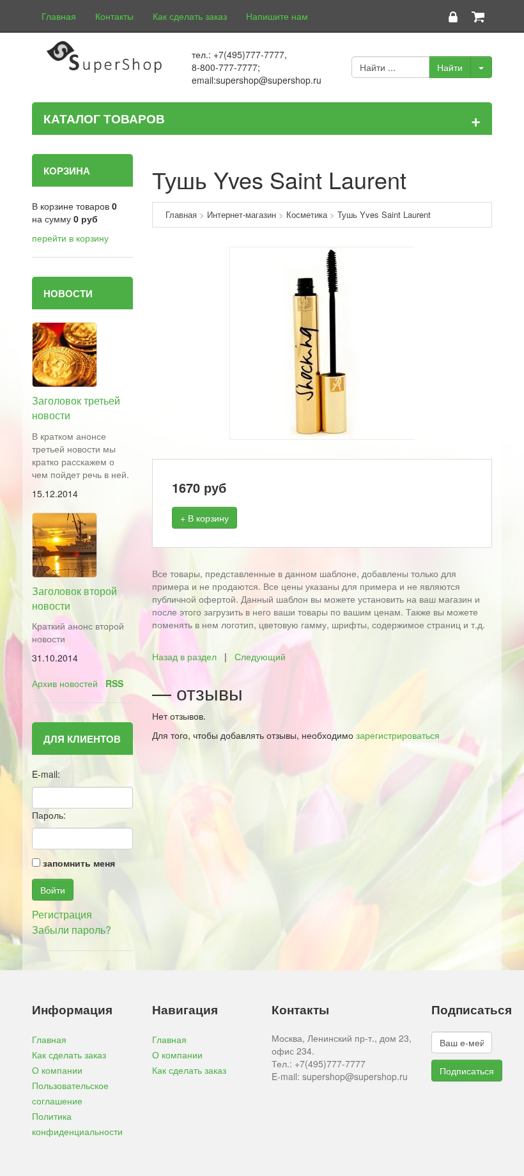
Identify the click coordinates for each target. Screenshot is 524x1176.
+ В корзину (204, 517)
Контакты (114, 16)
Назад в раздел (184, 656)
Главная (59, 16)
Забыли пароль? (71, 929)
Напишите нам (277, 16)
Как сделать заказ (190, 16)
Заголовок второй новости (74, 598)
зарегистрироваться (398, 735)
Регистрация (62, 914)
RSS (114, 683)
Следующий (260, 656)
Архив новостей (65, 683)
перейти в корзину (70, 237)
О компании (57, 1070)
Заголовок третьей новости (76, 407)
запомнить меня (79, 862)
